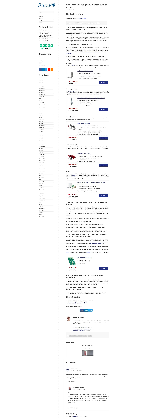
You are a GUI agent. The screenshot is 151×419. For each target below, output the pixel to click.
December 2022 (42, 142)
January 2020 (41, 175)
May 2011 (41, 214)
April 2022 (41, 150)
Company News (42, 56)
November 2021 (42, 160)
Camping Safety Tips (43, 29)
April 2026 (41, 84)
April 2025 (41, 100)
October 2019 (41, 177)
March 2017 (41, 183)
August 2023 (41, 129)
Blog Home (41, 16)
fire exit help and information (96, 243)
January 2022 (41, 156)
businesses (71, 335)
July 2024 (41, 111)
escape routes (76, 335)
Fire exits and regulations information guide (78, 302)
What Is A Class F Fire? (43, 40)
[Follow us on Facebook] (40, 69)
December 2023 (42, 123)
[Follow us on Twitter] (46, 69)
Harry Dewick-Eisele (78, 387)
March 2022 (41, 152)
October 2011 (41, 210)
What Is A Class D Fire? (43, 38)
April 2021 (41, 166)
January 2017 (41, 185)
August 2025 (41, 96)
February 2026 (42, 86)
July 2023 (41, 131)
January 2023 (41, 140)
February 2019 (42, 181)
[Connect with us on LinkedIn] (43, 69)
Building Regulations (103, 242)
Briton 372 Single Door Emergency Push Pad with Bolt (91, 97)
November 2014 (42, 189)
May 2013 (41, 195)
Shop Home (41, 18)
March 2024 (41, 119)
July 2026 (41, 77)
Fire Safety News (42, 60)
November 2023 (42, 125)
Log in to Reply (71, 381)
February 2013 (42, 198)
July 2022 (41, 148)
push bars (73, 65)
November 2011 (42, 208)
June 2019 (41, 179)
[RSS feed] (52, 69)
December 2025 (42, 88)
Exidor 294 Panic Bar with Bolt (85, 70)
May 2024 (41, 115)
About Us (40, 20)
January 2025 (41, 102)
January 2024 (41, 121)
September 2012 (42, 200)
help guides (85, 335)
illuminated (88, 252)
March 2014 (41, 191)
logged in (75, 416)
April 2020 (41, 173)
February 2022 (42, 154)
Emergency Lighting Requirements (80, 327)
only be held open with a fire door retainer (91, 51)
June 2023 (41, 133)
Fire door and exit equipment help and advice (78, 303)
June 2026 (41, 79)
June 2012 (41, 202)
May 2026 (41, 82)
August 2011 (41, 212)
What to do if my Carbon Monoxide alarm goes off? (83, 329)
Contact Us (41, 22)
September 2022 (42, 146)
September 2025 (42, 94)
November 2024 (42, 104)
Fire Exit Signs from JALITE (84, 257)
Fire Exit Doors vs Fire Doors (87, 345)
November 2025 (42, 90)
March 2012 (41, 206)
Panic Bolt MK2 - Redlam (83, 123)
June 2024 (41, 113)
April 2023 (41, 135)
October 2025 (41, 92)
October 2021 (41, 162)
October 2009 (41, 216)
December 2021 (42, 158)
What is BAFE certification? (78, 330)
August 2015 (41, 187)
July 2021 (41, 164)
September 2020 (42, 171)
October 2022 (41, 144)
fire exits (81, 335)
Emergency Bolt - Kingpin (83, 153)
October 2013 (41, 193)
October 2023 (41, 127)
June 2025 (41, 98)
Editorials (40, 58)
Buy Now (103, 82)
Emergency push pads (70, 91)
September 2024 (42, 106)
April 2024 (41, 117)
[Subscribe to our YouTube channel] (49, 69)
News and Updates (42, 65)
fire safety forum (82, 18)
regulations (90, 335)
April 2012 (41, 204)
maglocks (74, 175)
